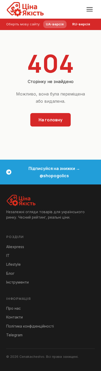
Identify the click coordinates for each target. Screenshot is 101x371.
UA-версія (55, 24)
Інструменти (17, 282)
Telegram (14, 335)
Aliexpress (15, 246)
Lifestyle (13, 264)
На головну (50, 120)
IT (8, 255)
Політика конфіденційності (30, 326)
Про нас (13, 308)
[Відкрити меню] (89, 9)
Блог (10, 273)
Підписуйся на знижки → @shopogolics (54, 172)
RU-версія (81, 24)
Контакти (14, 317)
